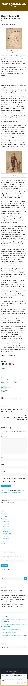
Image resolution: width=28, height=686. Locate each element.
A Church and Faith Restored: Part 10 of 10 (11, 629)
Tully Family (5, 536)
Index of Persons (5, 541)
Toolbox (3, 543)
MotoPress (16, 673)
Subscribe (4, 565)
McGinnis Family (6, 528)
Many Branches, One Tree (14, 5)
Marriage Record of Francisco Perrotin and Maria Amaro (5, 387)
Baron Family (6, 538)
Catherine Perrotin (13, 87)
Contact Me (4, 516)
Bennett (11, 400)
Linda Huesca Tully (8, 398)
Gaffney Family (6, 521)
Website (3, 471)
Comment (4, 437)
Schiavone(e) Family (7, 533)
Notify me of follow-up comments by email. (14, 478)
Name (3, 457)
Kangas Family (6, 526)
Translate (11, 502)
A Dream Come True (18, 379)
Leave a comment (4, 400)
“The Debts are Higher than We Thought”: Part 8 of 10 (13, 635)
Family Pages (4, 519)
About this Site (4, 514)
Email (3, 464)
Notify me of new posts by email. (11, 481)
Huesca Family (6, 523)
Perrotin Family (6, 531)
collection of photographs (16, 56)
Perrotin (16, 400)
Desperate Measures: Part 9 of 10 (8, 632)
